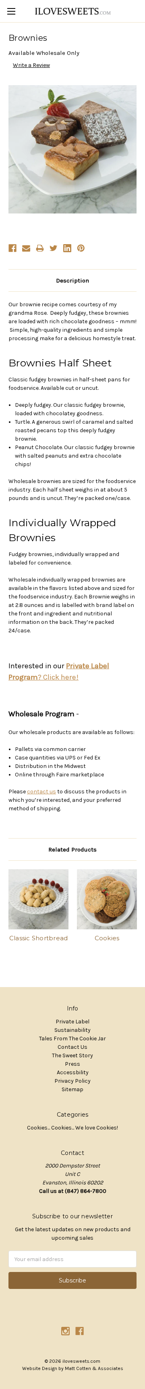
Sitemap (72, 1089)
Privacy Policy (72, 1080)
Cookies (107, 938)
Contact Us (72, 1047)
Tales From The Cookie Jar (72, 1038)
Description (72, 280)
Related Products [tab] (72, 849)
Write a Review (31, 65)
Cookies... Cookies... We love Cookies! (72, 1127)
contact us (41, 791)
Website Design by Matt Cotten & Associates (72, 1368)
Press (72, 1064)
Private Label (72, 1021)
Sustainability (72, 1030)
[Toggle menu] (11, 11)
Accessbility (73, 1072)
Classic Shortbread (38, 938)
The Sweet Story (72, 1055)
